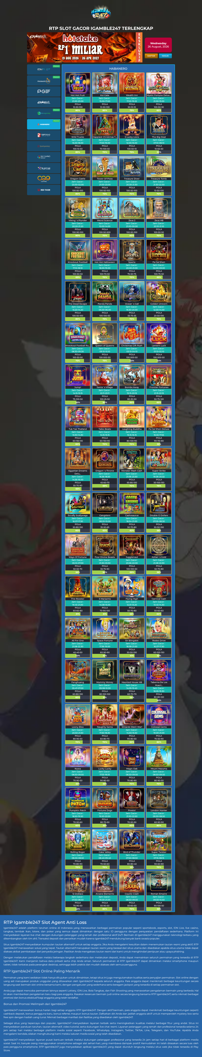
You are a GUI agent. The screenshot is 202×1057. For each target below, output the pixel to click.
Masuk (165, 56)
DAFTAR (151, 56)
